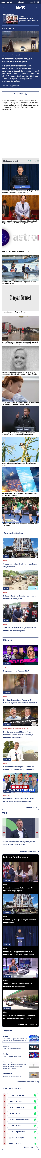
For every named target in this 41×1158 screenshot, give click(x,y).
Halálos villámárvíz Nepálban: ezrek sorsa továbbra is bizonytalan (19, 597)
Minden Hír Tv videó (26, 1024)
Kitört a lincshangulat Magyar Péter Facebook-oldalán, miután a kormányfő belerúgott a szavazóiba (18, 734)
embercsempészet (16, 55)
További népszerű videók (28, 851)
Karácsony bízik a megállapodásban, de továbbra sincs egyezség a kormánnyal (18, 768)
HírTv (3, 28)
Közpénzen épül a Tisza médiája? (16, 671)
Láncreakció (7, 1074)
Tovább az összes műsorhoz (26, 1081)
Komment (6, 795)
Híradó (5, 1036)
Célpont (5, 1046)
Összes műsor (29, 1147)
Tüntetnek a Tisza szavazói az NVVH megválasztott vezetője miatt (17, 985)
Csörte (5, 1054)
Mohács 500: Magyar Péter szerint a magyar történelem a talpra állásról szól (18, 953)
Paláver (5, 980)
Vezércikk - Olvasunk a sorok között (15, 728)
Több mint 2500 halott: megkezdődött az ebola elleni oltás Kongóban (19, 629)
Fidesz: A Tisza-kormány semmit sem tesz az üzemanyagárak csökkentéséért (20, 1016)
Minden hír (30, 807)
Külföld (11, 28)
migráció (4, 55)
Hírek (5, 560)
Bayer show (7, 1062)
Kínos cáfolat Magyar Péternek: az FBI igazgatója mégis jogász (18, 889)
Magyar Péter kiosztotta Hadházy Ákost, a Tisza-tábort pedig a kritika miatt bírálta (19, 843)
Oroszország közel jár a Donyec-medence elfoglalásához (20, 565)
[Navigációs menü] (4, 8)
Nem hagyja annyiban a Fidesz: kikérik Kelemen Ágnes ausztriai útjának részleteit (20, 701)
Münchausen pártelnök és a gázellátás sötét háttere (28, 20)
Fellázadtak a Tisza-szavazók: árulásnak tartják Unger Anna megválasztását (18, 799)
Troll (4, 667)
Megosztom (18, 94)
